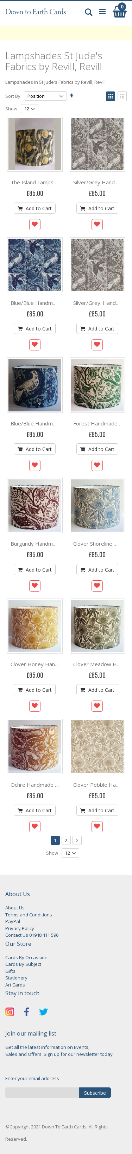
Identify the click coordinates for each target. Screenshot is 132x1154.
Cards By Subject (23, 964)
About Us (15, 907)
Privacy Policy (19, 928)
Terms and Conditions (28, 914)
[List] (122, 96)
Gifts (10, 971)
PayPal (12, 921)
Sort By (12, 96)
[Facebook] (26, 1013)
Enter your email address (32, 1078)
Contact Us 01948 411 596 (31, 935)
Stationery (16, 978)
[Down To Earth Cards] (35, 15)
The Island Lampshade (38, 182)
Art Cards (15, 985)
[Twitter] (43, 1013)
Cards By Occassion (26, 957)
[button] (34, 224)
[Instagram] (9, 1013)
